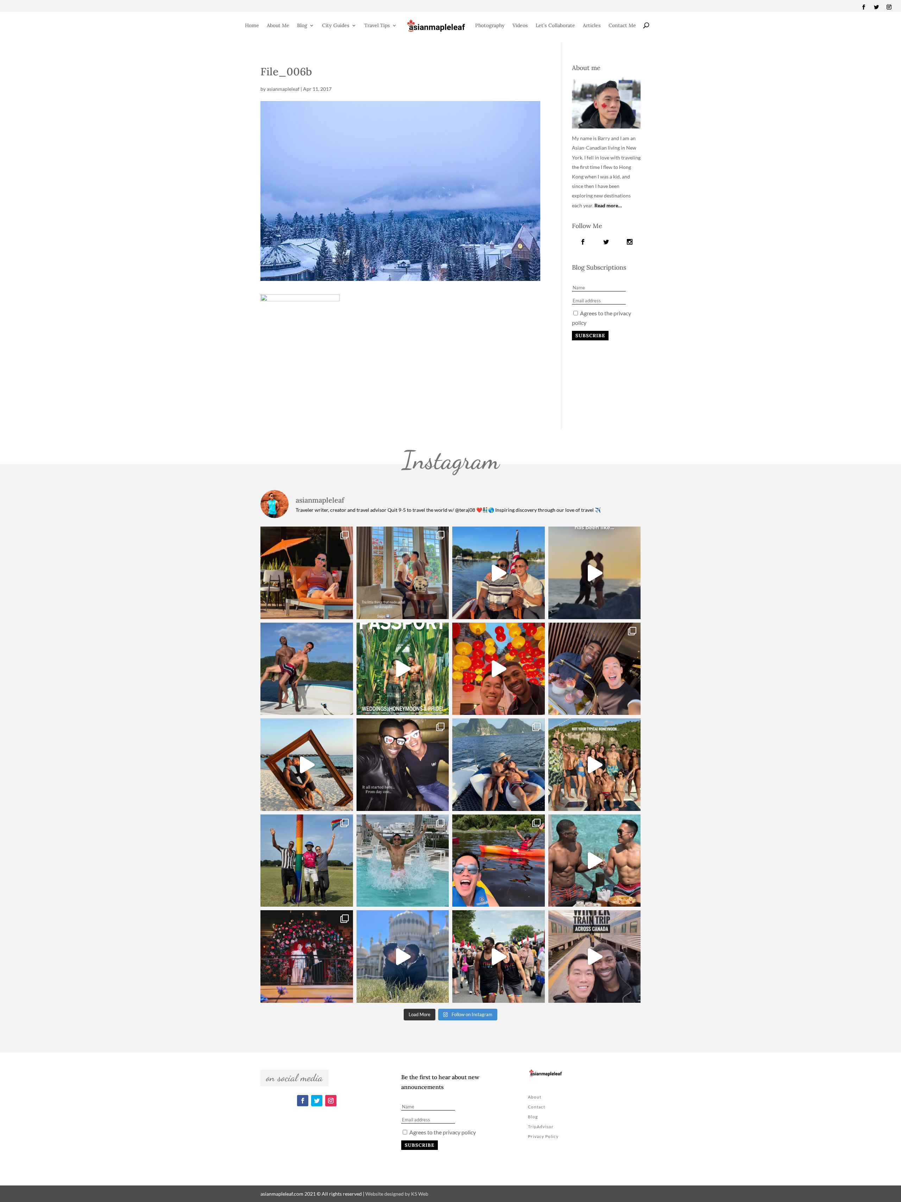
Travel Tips (377, 25)
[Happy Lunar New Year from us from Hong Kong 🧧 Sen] (498, 669)
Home (252, 25)
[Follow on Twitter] (876, 7)
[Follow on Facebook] (864, 7)
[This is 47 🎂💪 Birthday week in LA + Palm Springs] (306, 573)
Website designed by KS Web (396, 1194)
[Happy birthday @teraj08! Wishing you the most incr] (403, 956)
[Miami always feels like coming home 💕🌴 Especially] (403, 860)
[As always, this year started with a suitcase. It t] (306, 764)
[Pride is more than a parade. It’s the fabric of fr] (498, 956)
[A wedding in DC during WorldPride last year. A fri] (403, 669)
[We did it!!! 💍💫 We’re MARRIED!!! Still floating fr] (306, 956)
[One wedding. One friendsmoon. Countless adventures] (594, 573)
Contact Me (622, 25)
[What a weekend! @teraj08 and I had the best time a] (306, 860)
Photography (490, 25)
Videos (520, 25)
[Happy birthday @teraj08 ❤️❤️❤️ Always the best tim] (306, 669)
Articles (592, 25)
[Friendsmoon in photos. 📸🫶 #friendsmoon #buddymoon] (498, 764)
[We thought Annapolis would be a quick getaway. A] (498, 573)
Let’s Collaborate (555, 25)
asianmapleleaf (283, 89)
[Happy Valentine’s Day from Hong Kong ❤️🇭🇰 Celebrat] (594, 669)
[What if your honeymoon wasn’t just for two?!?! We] (594, 764)
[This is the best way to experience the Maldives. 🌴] (594, 860)
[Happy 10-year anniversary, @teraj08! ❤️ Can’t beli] (403, 764)
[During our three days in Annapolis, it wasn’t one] (403, 573)
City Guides (335, 25)
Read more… (608, 205)
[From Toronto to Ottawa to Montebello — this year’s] (498, 860)
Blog (302, 25)
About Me (278, 25)
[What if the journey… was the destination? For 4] (594, 956)
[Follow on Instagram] (889, 7)
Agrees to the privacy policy (442, 1132)
